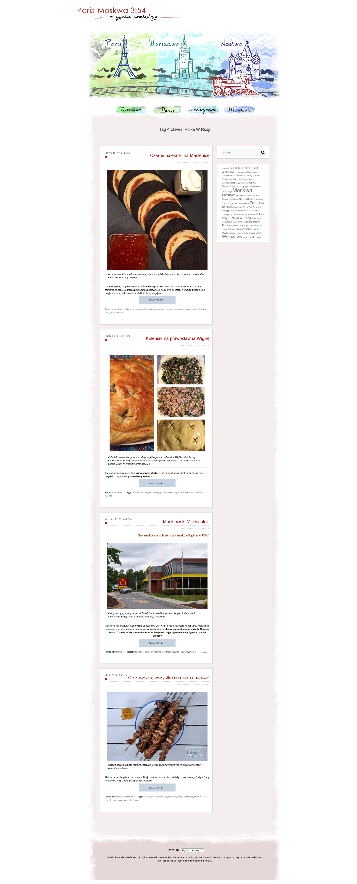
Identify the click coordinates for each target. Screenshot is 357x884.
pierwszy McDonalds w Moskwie (159, 651)
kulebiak (155, 492)
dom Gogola (249, 175)
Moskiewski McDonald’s (186, 521)
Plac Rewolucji (255, 207)
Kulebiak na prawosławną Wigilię (178, 338)
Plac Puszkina (181, 651)
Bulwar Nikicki (243, 168)
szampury (117, 799)
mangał (180, 796)
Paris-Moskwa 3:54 (178, 12)
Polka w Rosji (187, 492)
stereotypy (236, 229)
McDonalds (138, 651)
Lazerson (170, 309)
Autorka (133, 109)
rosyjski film (234, 225)
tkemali (136, 799)
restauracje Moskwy (251, 221)
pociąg (225, 210)
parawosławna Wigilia (170, 492)
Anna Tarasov (183, 162)
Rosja (225, 225)
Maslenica (179, 309)
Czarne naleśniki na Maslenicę (180, 155)
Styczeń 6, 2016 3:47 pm (117, 335)
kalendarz (233, 179)
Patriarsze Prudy (240, 207)
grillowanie (162, 796)
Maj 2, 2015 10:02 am (116, 675)
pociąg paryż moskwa (231, 214)
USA (204, 651)
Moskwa (236, 109)
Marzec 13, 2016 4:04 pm (118, 152)
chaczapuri (240, 172)
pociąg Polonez (248, 214)
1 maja (147, 796)
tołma (238, 232)
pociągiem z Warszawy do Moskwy (243, 210)
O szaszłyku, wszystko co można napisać (169, 677)
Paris (167, 109)
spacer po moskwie (248, 225)
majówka (172, 796)
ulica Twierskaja (248, 232)
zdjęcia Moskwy (252, 237)
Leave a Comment (201, 162)
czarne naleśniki (140, 309)
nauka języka (192, 309)
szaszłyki (127, 799)
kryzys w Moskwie (246, 182)
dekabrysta (250, 172)
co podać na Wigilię (142, 492)
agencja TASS (228, 168)
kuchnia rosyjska (157, 309)
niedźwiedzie (243, 203)
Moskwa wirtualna (244, 195)
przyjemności (116, 312)
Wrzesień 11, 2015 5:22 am (119, 518)
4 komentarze (203, 345)
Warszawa (202, 109)
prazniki (108, 799)
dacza (154, 796)
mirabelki (189, 796)
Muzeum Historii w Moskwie (251, 199)
